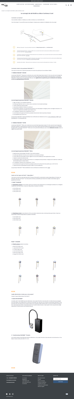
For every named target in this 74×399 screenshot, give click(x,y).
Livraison (39, 379)
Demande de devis (41, 378)
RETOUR (13, 172)
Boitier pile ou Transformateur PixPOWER (32, 59)
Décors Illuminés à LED (26, 382)
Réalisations (24, 379)
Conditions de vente (42, 383)
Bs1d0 (49, 167)
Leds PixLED (27, 55)
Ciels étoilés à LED (25, 380)
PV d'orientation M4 (22, 118)
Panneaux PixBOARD (28, 51)
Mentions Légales (41, 386)
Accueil (3, 10)
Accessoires (24, 383)
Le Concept (24, 378)
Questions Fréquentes (42, 382)
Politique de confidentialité (43, 385)
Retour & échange (41, 380)
